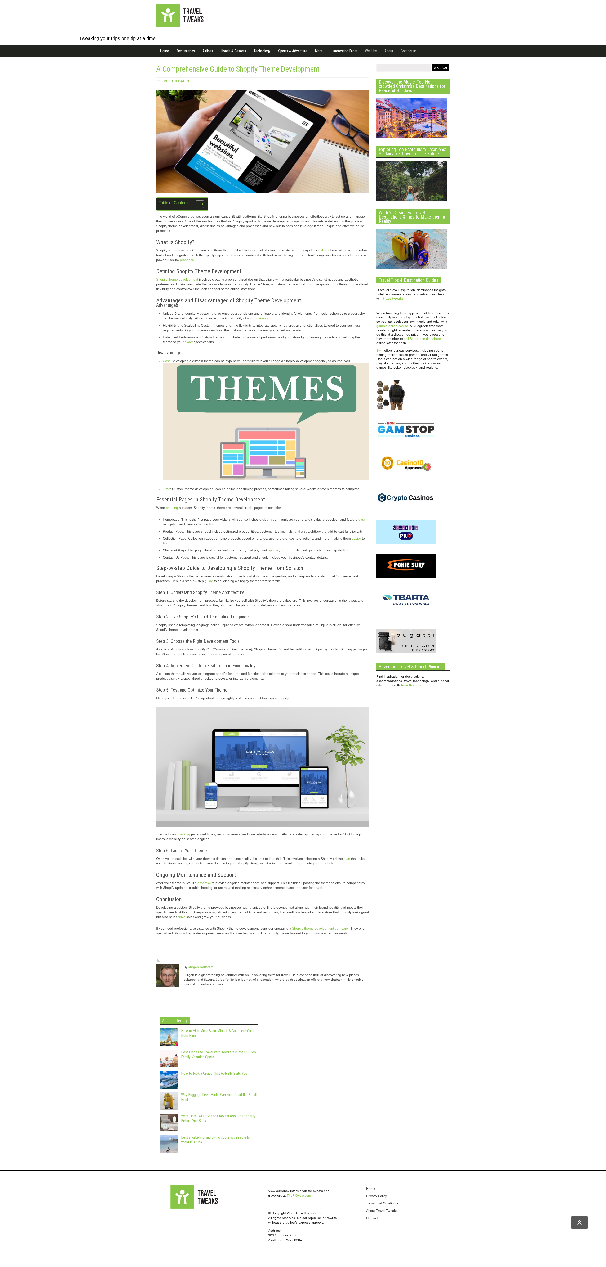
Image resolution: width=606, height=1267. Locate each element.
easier (356, 538)
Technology (262, 51)
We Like (371, 51)
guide (209, 581)
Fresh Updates (175, 81)
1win (379, 350)
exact (189, 342)
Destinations (186, 51)
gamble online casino (392, 326)
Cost (166, 361)
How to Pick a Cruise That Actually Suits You (214, 1073)
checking (183, 834)
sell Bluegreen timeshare (422, 338)
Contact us (409, 51)
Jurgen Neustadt (200, 967)
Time (166, 489)
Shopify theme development (177, 279)
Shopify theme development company (320, 928)
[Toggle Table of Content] (197, 204)
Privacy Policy (376, 1196)
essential (204, 883)
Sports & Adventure (292, 51)
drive (181, 917)
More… (320, 51)
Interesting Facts (344, 51)
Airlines (207, 51)
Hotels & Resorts (233, 51)
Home (164, 51)
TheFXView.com (299, 1195)
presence (187, 260)
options (273, 550)
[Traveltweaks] (180, 26)
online (322, 250)
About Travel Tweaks (381, 1211)
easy (361, 519)
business (261, 318)
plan (347, 858)
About (388, 51)
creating (172, 508)
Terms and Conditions (382, 1203)
